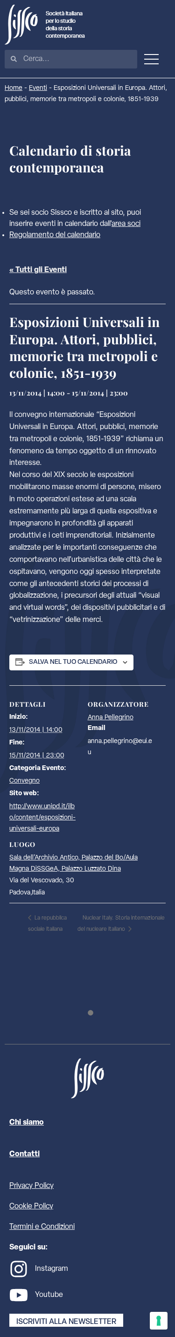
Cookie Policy (31, 1206)
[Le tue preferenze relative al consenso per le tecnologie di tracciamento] (159, 1321)
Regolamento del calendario (54, 235)
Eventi (38, 88)
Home (13, 88)
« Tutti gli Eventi (38, 270)
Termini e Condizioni (42, 1227)
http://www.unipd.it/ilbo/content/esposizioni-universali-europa (42, 817)
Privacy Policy (31, 1186)
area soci (126, 224)
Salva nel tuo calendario (73, 662)
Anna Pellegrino (110, 717)
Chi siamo (26, 1122)
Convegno (24, 781)
